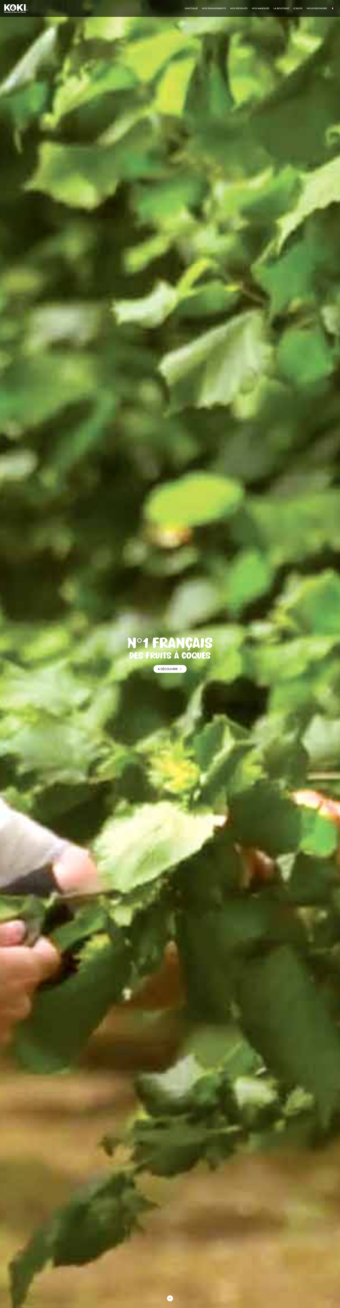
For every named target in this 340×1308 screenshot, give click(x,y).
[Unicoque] (16, 8)
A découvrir (168, 669)
